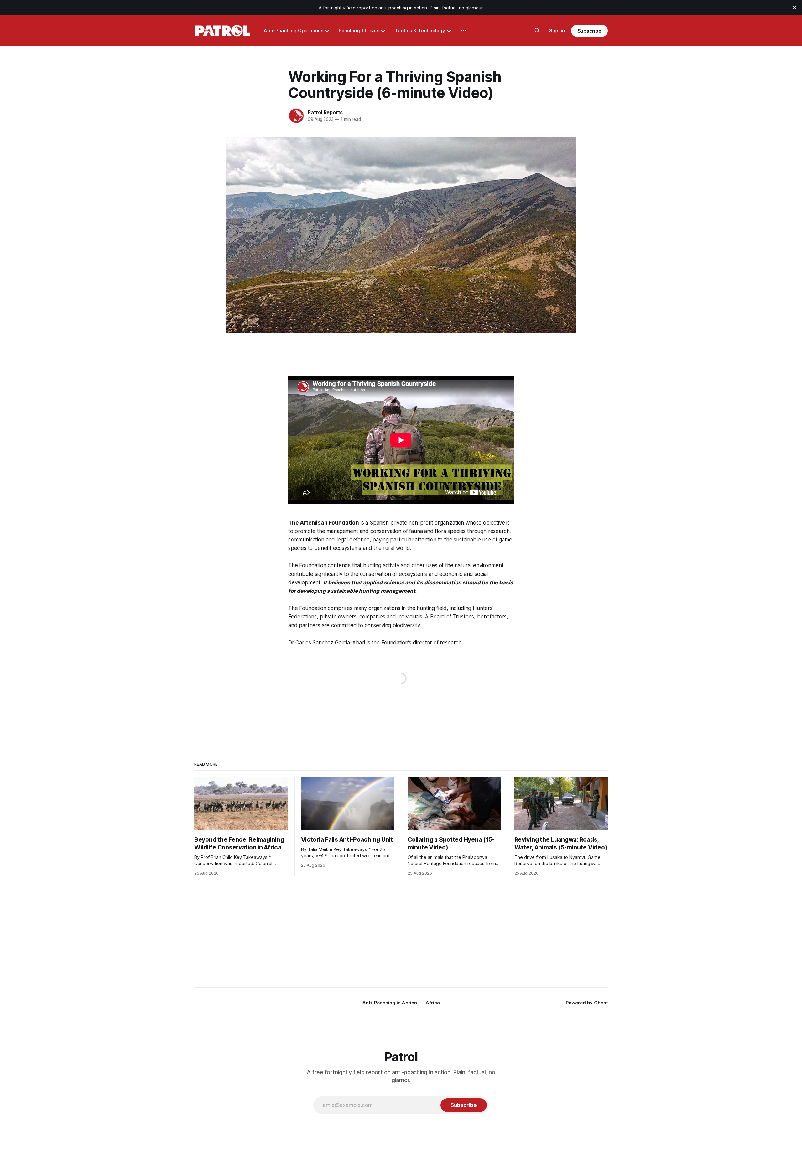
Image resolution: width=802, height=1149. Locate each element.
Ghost (601, 1003)
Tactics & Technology (420, 30)
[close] (794, 8)
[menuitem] (389, 1003)
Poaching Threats (359, 30)
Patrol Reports (325, 112)
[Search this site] (537, 31)
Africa (433, 1003)
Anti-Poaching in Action (389, 1003)
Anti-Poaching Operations (293, 30)
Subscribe (589, 31)
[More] (464, 31)
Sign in (557, 30)
